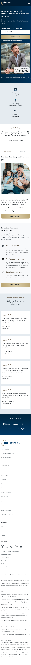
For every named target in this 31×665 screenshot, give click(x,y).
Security (2, 563)
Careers (3, 488)
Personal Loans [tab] (8, 151)
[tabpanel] (15, 188)
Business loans (5, 465)
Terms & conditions (5, 557)
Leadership (3, 479)
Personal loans (5, 449)
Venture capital (4, 496)
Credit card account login (7, 514)
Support (3, 501)
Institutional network (6, 492)
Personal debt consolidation (7, 453)
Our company (4, 475)
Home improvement (6, 457)
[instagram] (16, 546)
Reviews (3, 531)
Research (3, 535)
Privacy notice (4, 560)
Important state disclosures (6, 554)
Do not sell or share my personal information (10, 551)
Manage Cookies (4, 566)
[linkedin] (2, 546)
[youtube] (21, 546)
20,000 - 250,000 (9, 31)
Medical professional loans (7, 470)
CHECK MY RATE (15, 37)
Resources (4, 522)
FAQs (2, 526)
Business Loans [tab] (23, 151)
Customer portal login (6, 510)
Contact (3, 506)
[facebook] (7, 546)
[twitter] (11, 546)
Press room (3, 483)
